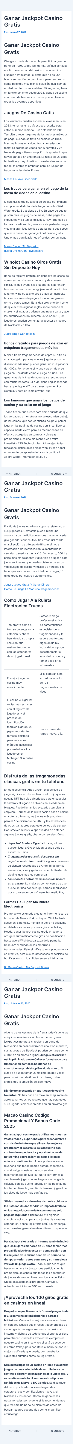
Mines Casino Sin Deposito (21, 246)
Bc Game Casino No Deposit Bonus (26, 967)
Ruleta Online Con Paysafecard (23, 250)
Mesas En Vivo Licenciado (20, 179)
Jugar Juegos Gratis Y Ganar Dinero (27, 584)
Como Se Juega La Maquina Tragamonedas (32, 589)
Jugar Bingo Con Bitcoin (19, 334)
